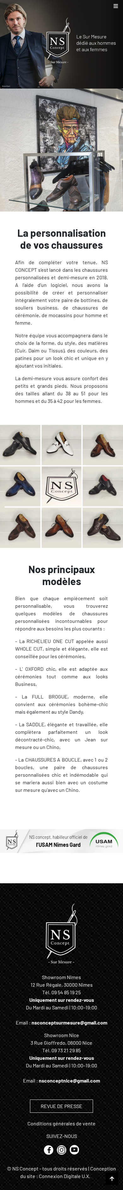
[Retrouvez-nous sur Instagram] (62, 1149)
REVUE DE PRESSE (61, 1106)
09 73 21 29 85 (66, 1050)
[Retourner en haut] (112, 1178)
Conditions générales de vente (61, 1123)
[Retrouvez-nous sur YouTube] (74, 1149)
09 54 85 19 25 (66, 992)
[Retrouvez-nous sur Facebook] (49, 1149)
